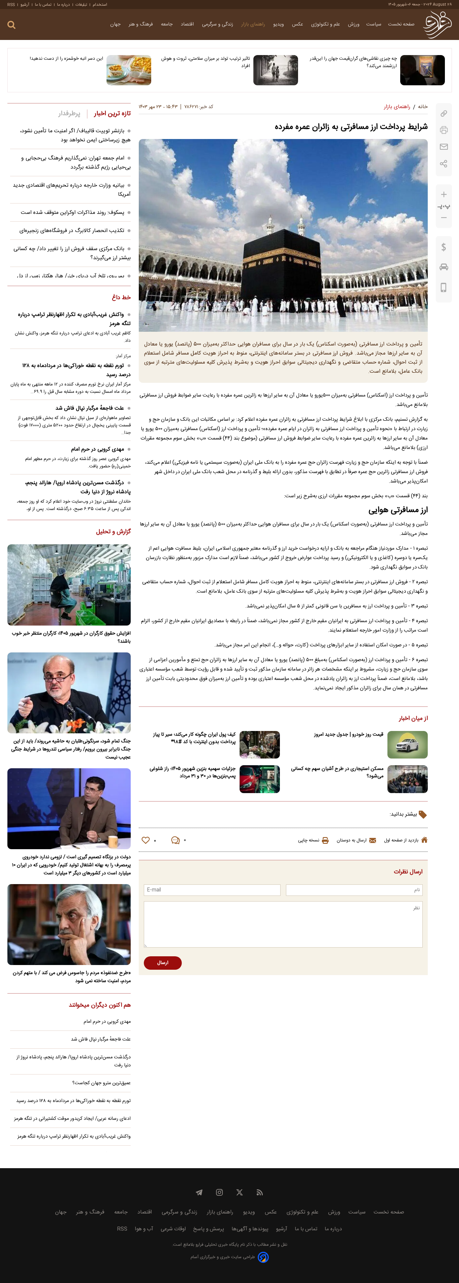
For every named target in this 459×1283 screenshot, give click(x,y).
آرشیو (24, 4)
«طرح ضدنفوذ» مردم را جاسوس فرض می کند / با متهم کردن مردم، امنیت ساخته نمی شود (72, 977)
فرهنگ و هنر (141, 24)
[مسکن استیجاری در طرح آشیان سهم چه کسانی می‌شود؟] (407, 779)
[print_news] (444, 130)
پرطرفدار (69, 113)
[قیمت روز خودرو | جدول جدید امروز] (407, 745)
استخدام (100, 4)
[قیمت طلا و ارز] (444, 249)
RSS (11, 4)
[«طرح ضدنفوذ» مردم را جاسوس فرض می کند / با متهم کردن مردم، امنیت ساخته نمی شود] (69, 924)
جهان (116, 24)
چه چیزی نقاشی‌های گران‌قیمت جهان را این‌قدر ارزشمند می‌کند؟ (353, 62)
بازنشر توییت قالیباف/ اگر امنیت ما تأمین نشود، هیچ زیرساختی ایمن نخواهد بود (75, 136)
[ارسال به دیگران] (444, 147)
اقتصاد (188, 24)
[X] (240, 1192)
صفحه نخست (401, 24)
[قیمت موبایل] (444, 289)
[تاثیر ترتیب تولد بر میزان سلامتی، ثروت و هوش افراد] (275, 70)
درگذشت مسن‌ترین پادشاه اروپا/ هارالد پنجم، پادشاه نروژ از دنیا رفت (78, 487)
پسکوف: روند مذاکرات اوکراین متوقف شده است (72, 212)
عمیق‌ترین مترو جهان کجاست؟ (101, 1083)
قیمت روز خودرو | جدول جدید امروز (348, 734)
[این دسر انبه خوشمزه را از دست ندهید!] (129, 70)
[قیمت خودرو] (444, 268)
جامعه (167, 24)
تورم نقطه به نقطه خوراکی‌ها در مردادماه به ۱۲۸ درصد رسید (76, 370)
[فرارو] (437, 24)
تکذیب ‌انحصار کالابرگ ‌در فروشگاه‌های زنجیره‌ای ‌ (71, 230)
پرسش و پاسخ (208, 1229)
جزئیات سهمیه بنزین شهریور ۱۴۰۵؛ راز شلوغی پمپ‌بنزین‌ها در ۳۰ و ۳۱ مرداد (193, 772)
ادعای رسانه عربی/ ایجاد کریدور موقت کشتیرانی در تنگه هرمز (72, 1119)
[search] (11, 25)
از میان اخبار (413, 719)
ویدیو (279, 24)
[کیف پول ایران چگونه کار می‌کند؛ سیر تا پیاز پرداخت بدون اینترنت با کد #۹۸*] (260, 745)
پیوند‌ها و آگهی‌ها (250, 1229)
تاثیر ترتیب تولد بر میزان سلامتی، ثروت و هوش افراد (205, 62)
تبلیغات (81, 4)
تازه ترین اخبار (112, 113)
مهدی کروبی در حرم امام (97, 449)
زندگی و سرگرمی (218, 24)
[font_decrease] (444, 218)
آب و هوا (144, 1229)
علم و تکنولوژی (326, 24)
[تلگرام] (199, 1192)
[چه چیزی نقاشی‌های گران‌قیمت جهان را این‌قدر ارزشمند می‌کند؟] (422, 70)
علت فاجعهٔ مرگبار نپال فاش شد (89, 408)
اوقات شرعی (173, 1229)
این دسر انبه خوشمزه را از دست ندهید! (66, 58)
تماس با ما (43, 4)
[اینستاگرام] (219, 1192)
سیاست (373, 24)
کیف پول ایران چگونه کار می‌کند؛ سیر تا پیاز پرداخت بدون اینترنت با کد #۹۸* (194, 738)
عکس (298, 24)
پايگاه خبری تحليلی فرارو (216, 1244)
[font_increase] (444, 194)
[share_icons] (443, 163)
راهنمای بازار (253, 24)
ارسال (162, 963)
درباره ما (63, 4)
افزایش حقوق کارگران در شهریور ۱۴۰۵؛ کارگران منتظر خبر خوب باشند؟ (71, 638)
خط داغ (121, 298)
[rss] (260, 1192)
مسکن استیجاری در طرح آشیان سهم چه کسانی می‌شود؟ (337, 772)
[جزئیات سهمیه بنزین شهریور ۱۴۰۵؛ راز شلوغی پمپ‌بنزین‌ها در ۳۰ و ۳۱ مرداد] (260, 779)
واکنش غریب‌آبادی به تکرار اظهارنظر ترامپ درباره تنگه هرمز (74, 319)
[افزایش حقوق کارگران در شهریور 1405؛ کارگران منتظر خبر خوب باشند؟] (69, 584)
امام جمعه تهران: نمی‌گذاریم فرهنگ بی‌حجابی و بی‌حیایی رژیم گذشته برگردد (76, 163)
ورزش (354, 24)
